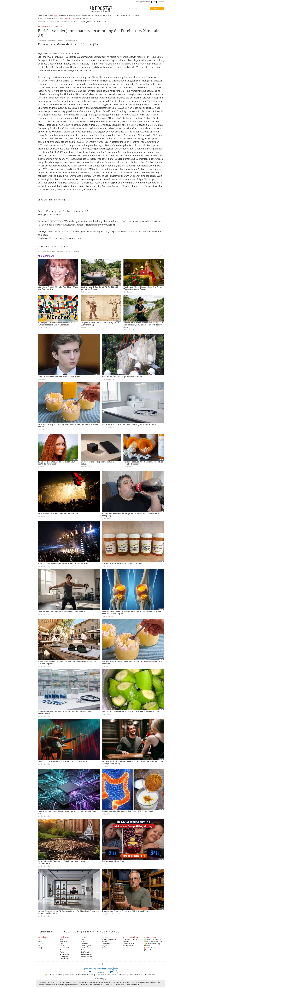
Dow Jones (41, 948)
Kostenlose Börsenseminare (128, 943)
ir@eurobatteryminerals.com (78, 186)
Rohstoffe (84, 944)
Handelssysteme (86, 946)
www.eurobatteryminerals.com (91, 179)
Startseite (56, 22)
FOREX (83, 942)
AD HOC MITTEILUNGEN (44, 18)
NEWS (40, 16)
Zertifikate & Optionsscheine (86, 953)
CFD (82, 939)
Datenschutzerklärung (84, 975)
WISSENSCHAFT (99, 16)
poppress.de (127, 948)
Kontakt (104, 948)
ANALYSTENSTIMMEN (58, 18)
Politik (62, 944)
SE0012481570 (60, 26)
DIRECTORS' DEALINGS (82, 18)
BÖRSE (56, 16)
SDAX (40, 946)
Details (128, 985)
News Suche (155, 9)
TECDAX (40, 944)
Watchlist (105, 942)
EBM (89, 169)
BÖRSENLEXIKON (146, 1)
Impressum (69, 975)
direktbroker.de (128, 946)
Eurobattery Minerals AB (46, 26)
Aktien (83, 950)
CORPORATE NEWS (70, 18)
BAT (44, 169)
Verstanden (135, 985)
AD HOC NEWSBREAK (109, 939)
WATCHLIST (161, 1)
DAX (39, 939)
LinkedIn (52, 182)
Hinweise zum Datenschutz (106, 975)
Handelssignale (86, 948)
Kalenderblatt (64, 958)
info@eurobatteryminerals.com (124, 182)
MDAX (40, 942)
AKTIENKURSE (48, 16)
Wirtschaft (63, 942)
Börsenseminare (86, 956)
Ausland (62, 950)
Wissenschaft (64, 948)
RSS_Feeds (105, 946)
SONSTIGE (136, 16)
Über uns (122, 975)
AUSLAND (109, 16)
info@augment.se (86, 189)
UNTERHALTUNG (87, 16)
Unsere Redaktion (135, 975)
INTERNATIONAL (125, 16)
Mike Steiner (150, 975)
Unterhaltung (64, 954)
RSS (154, 1)
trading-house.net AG (130, 939)
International (64, 956)
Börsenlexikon (46, 932)
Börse (63, 22)
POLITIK (72, 16)
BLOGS (137, 1)
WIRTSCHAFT (63, 16)
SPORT (78, 16)
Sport (62, 946)
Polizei (62, 952)
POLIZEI (116, 16)
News (52, 975)
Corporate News (71, 22)
